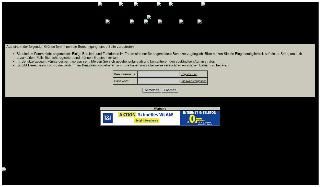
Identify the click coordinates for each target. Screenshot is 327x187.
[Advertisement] (160, 146)
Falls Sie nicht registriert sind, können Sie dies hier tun (77, 58)
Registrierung (189, 74)
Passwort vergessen (193, 81)
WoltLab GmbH (65, 181)
